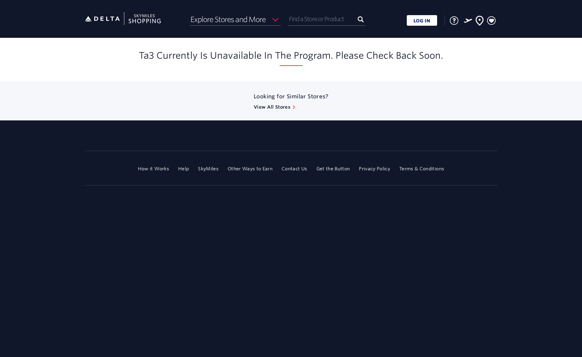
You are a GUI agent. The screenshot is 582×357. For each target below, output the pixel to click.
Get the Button (333, 169)
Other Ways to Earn (250, 169)
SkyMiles (208, 169)
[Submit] (360, 19)
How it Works (153, 169)
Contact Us (294, 169)
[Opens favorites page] (491, 21)
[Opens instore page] (480, 22)
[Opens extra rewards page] (468, 20)
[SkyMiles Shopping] (123, 19)
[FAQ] (454, 20)
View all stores (272, 107)
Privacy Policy (374, 169)
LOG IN (421, 21)
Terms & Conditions (421, 169)
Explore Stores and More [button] (228, 19)
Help (183, 169)
